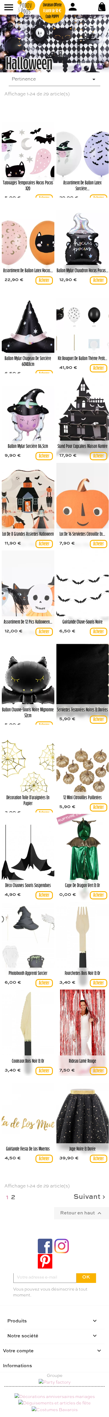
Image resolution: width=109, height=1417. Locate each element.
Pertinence (54, 79)
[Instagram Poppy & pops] (61, 1246)
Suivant (90, 1197)
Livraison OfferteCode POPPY (52, 11)
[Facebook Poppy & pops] (45, 1246)
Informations (17, 1365)
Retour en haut (81, 1213)
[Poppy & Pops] (33, 9)
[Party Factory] (54, 1382)
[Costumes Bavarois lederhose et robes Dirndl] (55, 1408)
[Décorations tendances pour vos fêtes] (55, 1395)
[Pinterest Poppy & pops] (45, 1261)
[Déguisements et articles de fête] (54, 1402)
